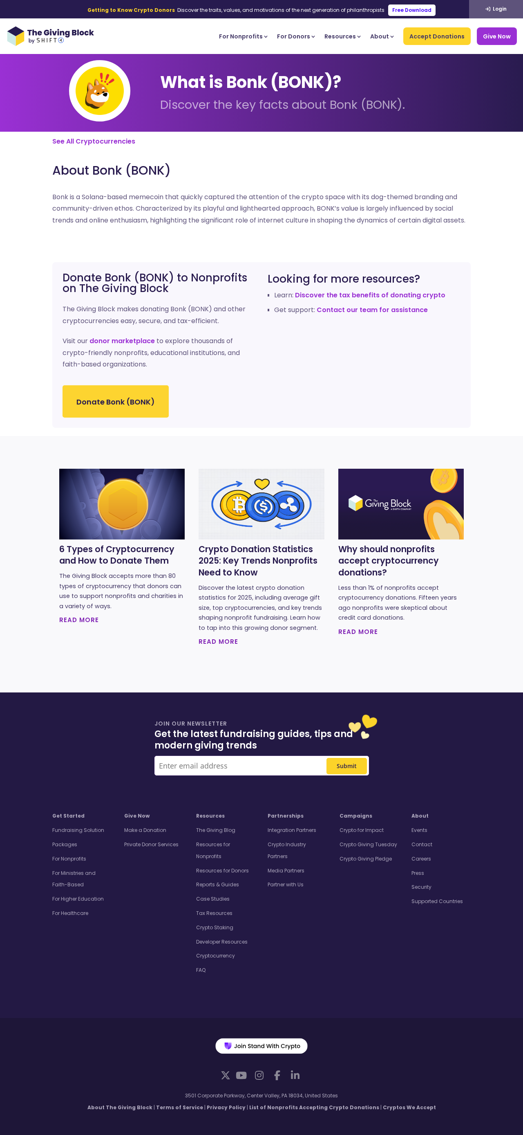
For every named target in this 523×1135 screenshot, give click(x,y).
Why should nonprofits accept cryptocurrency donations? (388, 561)
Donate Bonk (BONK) (115, 402)
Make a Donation (145, 830)
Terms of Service (179, 1107)
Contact (421, 844)
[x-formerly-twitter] (225, 1075)
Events (419, 830)
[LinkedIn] (295, 1075)
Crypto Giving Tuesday (368, 844)
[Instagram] (259, 1075)
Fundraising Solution (78, 830)
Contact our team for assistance (372, 310)
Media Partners (286, 870)
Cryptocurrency (215, 955)
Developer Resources (222, 941)
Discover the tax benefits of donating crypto (370, 295)
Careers (421, 858)
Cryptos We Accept (409, 1107)
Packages (64, 844)
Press (417, 873)
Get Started (68, 815)
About (379, 36)
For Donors (293, 36)
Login (499, 8)
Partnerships (286, 815)
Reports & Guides (217, 884)
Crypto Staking (214, 927)
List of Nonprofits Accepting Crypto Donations (314, 1107)
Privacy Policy (226, 1107)
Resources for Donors (222, 870)
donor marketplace (122, 341)
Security (421, 886)
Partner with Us (286, 884)
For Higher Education (78, 898)
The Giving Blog (215, 830)
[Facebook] (277, 1075)
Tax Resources (214, 913)
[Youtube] (241, 1075)
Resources (340, 36)
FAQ (201, 969)
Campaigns (356, 815)
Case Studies (213, 898)
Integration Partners (292, 830)
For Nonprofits (241, 36)
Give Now (497, 36)
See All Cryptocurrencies (93, 141)
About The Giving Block (119, 1107)
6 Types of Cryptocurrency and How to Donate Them (116, 555)
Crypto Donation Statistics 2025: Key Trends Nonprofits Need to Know (258, 561)
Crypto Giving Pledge (366, 858)
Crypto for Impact (362, 830)
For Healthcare (70, 913)
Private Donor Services (151, 844)
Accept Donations (437, 36)
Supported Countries (437, 901)
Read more (79, 620)
